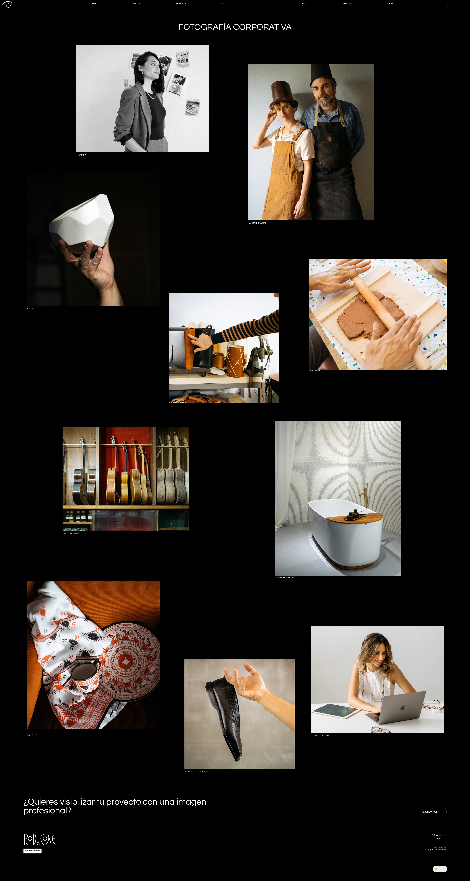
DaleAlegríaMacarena (439, 850)
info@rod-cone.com (438, 835)
